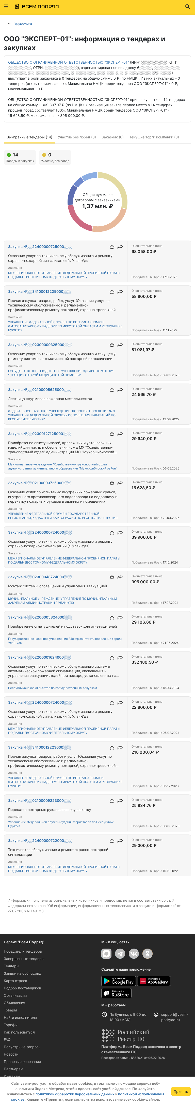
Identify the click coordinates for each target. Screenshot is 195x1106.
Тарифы (11, 1025)
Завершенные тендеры (24, 958)
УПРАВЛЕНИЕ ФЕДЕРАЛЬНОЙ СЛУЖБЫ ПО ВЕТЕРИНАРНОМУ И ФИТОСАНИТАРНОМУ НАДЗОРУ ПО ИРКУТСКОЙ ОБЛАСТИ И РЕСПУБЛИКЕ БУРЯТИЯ (65, 326)
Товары (10, 1010)
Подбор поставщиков (22, 988)
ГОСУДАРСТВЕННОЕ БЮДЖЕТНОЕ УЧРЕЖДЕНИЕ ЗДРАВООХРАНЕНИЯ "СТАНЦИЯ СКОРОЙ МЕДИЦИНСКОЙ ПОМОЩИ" (61, 373)
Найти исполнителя (20, 1017)
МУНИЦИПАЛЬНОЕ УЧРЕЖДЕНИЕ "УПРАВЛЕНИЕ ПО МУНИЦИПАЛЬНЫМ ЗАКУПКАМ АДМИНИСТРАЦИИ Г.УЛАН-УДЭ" (62, 601)
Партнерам (13, 1069)
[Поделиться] (120, 247)
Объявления (14, 1003)
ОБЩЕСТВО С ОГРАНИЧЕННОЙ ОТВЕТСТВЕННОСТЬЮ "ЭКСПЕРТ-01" (68, 62)
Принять (181, 1091)
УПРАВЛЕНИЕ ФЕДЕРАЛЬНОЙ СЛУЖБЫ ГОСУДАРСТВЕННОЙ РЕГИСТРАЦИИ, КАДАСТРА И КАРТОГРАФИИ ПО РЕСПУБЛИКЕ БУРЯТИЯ (63, 516)
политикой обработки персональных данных (75, 1094)
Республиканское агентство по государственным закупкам (52, 688)
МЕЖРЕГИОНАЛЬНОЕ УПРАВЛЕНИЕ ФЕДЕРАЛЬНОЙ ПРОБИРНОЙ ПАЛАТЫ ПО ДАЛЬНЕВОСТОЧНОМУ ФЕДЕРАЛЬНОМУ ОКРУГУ (64, 275)
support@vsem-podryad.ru (174, 1017)
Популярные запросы (22, 1047)
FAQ (7, 1039)
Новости (11, 1054)
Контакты (12, 1076)
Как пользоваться (19, 1032)
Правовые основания (22, 1061)
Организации (15, 995)
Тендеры (11, 966)
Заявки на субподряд (22, 973)
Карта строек (15, 980)
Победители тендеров (23, 951)
